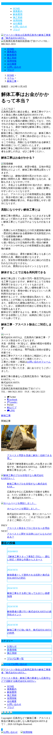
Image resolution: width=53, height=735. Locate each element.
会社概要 (17, 23)
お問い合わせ (20, 26)
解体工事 (11, 81)
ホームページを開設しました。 (23, 508)
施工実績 (17, 17)
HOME (16, 8)
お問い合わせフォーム (39, 362)
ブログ (16, 29)
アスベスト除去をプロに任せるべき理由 (28, 528)
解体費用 (17, 14)
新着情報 (12, 649)
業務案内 (17, 11)
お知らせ (12, 646)
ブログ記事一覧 (15, 658)
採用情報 (17, 20)
